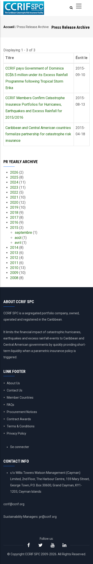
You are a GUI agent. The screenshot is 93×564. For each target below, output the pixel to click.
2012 (14, 258)
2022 (14, 192)
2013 (14, 253)
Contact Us (14, 390)
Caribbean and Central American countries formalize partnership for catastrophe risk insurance (38, 134)
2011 (14, 263)
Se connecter (19, 447)
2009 (14, 273)
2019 (14, 207)
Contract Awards (19, 419)
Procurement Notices (22, 412)
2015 (14, 227)
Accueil (8, 27)
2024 (14, 182)
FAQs (10, 405)
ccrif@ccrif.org (13, 504)
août (18, 238)
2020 (14, 202)
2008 (14, 278)
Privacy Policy (16, 433)
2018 (14, 212)
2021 (14, 197)
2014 (14, 247)
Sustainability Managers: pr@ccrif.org (30, 516)
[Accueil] (23, 8)
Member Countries (20, 397)
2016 (14, 222)
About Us (13, 383)
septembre (23, 232)
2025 (14, 177)
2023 (14, 187)
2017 (14, 217)
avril (18, 242)
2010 (14, 268)
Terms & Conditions (21, 426)
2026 (14, 172)
